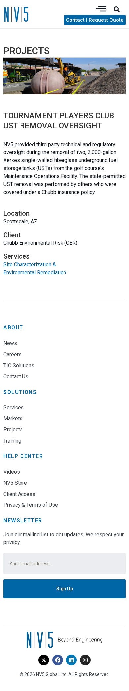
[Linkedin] (71, 660)
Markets (12, 418)
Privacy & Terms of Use (30, 505)
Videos (11, 472)
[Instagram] (85, 660)
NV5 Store (15, 483)
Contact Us (15, 376)
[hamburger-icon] (101, 9)
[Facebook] (57, 660)
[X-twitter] (43, 660)
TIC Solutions (18, 365)
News (10, 343)
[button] (116, 9)
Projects (13, 429)
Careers (12, 354)
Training (12, 441)
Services (13, 407)
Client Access (19, 494)
